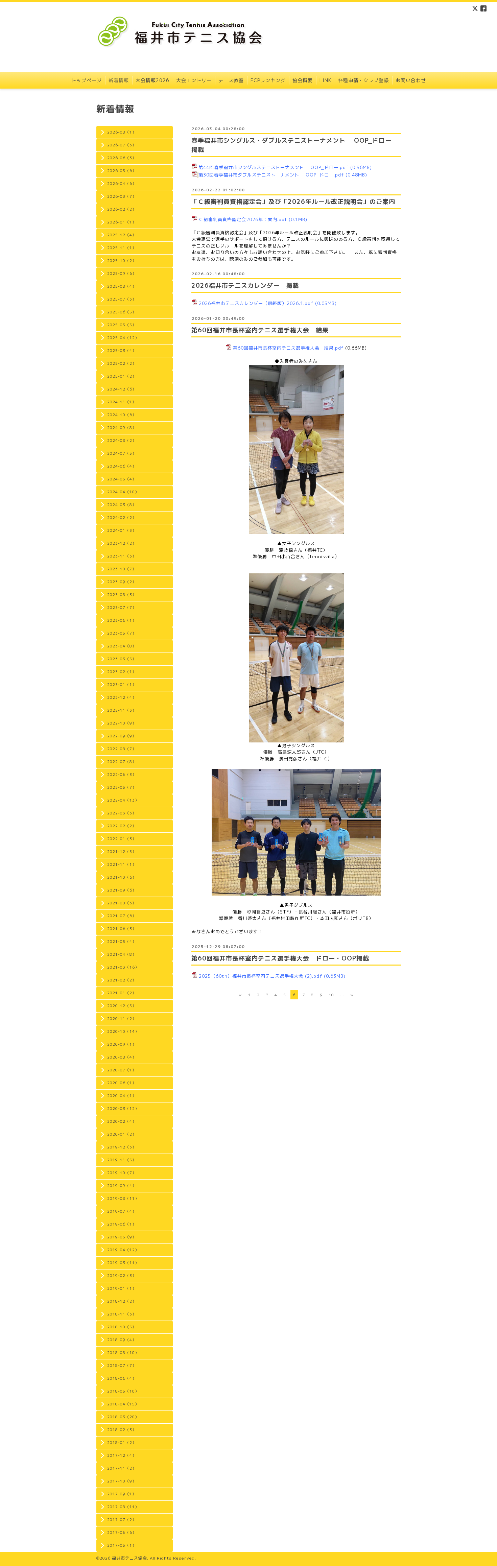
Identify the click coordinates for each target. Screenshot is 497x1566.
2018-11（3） (121, 1314)
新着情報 (119, 80)
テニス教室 (231, 80)
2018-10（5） (121, 1327)
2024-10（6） (121, 415)
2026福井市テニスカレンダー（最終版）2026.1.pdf (256, 303)
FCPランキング (268, 80)
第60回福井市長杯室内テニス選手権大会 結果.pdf (288, 348)
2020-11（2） (121, 1018)
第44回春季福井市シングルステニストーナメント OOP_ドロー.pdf (273, 167)
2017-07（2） (121, 1519)
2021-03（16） (123, 967)
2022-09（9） (121, 736)
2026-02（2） (121, 209)
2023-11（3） (121, 556)
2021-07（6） (121, 916)
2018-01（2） (121, 1442)
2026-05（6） (121, 170)
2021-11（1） (121, 864)
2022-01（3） (121, 838)
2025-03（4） (121, 350)
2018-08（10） (123, 1352)
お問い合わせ (411, 80)
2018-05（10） (123, 1391)
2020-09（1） (121, 1044)
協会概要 (302, 80)
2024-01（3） (121, 530)
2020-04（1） (121, 1095)
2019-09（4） (121, 1185)
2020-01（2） (121, 1134)
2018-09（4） (121, 1340)
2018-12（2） (121, 1301)
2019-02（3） (121, 1275)
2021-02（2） (121, 980)
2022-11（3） (121, 710)
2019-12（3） (121, 1147)
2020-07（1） (121, 1070)
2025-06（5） (121, 312)
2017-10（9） (121, 1481)
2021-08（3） (121, 903)
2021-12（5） (121, 851)
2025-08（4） (121, 286)
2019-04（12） (123, 1250)
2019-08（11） (123, 1198)
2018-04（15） (123, 1404)
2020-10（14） (123, 1031)
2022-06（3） (121, 774)
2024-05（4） (121, 479)
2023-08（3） (121, 594)
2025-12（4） (121, 235)
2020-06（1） (121, 1083)
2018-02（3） (121, 1429)
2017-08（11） (123, 1507)
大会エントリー (194, 80)
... (342, 995)
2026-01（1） (121, 222)
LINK (325, 80)
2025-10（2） (121, 260)
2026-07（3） (121, 145)
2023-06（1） (121, 620)
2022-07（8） (121, 761)
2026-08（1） (121, 132)
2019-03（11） (123, 1262)
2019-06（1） (121, 1224)
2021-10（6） (121, 877)
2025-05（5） (121, 325)
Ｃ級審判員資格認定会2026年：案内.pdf (243, 219)
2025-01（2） (121, 376)
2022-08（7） (121, 749)
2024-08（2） (121, 440)
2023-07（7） (121, 607)
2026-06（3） (121, 158)
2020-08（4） (121, 1057)
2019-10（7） (121, 1173)
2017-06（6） (121, 1532)
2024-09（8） (121, 427)
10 (331, 995)
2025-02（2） (121, 363)
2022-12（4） (121, 697)
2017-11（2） (121, 1468)
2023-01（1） (121, 684)
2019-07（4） (121, 1211)
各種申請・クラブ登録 (363, 80)
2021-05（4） (121, 941)
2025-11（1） (121, 248)
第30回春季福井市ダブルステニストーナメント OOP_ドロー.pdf (271, 175)
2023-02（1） (121, 671)
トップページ (86, 80)
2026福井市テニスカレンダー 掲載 (245, 285)
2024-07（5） (121, 453)
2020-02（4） (121, 1121)
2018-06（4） (121, 1378)
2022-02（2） (121, 826)
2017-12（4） (121, 1455)
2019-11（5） (121, 1160)
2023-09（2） (121, 582)
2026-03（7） (121, 196)
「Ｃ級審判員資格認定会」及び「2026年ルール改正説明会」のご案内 (293, 201)
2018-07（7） (121, 1365)
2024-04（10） (123, 492)
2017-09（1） (121, 1494)
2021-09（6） (121, 890)
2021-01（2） (121, 993)
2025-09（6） (121, 273)
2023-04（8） (121, 646)
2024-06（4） (121, 466)
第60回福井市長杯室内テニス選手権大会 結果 (260, 330)
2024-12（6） (121, 389)
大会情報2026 (152, 80)
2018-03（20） (123, 1417)
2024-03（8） (121, 504)
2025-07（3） (121, 299)
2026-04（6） (121, 183)
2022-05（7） (121, 787)
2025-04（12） (123, 337)
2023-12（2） (121, 543)
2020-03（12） (123, 1108)
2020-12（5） (121, 1006)
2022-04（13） (123, 800)
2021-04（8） (121, 954)
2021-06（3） (121, 928)
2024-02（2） (121, 517)
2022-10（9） (121, 723)
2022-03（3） (121, 813)
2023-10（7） (121, 569)
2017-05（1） (121, 1545)
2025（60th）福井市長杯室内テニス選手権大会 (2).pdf (260, 976)
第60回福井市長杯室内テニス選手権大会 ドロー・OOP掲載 (280, 958)
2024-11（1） (121, 402)
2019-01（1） (121, 1288)
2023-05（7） (121, 633)
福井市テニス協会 (129, 1558)
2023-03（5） (121, 659)
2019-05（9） (121, 1237)
